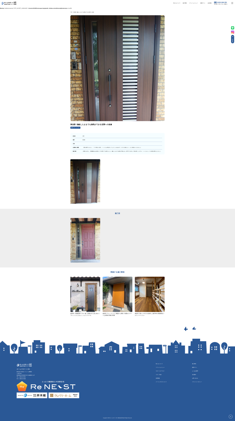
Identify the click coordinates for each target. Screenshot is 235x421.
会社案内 (210, 3)
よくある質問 (195, 371)
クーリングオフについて (161, 381)
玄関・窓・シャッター (75, 127)
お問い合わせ (232, 40)
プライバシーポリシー (197, 381)
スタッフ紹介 (159, 374)
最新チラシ (202, 3)
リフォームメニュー (193, 3)
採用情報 (158, 378)
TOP (71, 12)
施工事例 (185, 3)
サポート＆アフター (160, 371)
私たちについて (176, 3)
